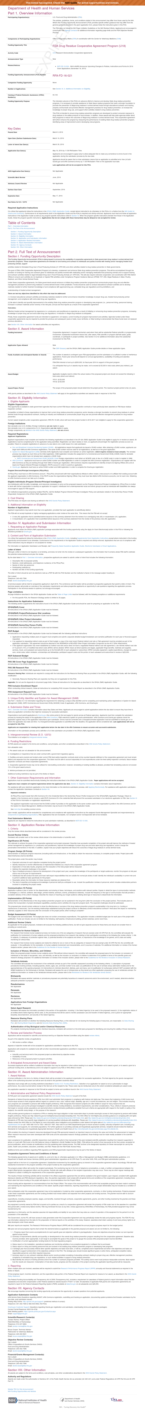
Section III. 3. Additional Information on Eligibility (73, 89)
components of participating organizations (23, 814)
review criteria (94, 1035)
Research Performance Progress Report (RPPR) (78, 1268)
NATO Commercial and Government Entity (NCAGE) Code (37, 458)
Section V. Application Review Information (25, 240)
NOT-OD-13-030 (81, 820)
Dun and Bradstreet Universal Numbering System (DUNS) (33, 447)
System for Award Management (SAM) (26, 452)
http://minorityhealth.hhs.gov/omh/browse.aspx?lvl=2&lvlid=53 (96, 1129)
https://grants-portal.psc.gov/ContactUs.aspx (40, 1311)
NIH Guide (71, 2)
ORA (74, 38)
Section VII (45, 789)
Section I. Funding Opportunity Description (26, 231)
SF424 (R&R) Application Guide (58, 211)
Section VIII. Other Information (21, 247)
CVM (118, 38)
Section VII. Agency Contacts (21, 245)
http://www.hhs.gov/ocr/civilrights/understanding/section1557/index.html (58, 1118)
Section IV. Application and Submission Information (29, 238)
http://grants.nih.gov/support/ (33, 1301)
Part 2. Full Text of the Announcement (21, 228)
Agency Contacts (71, 30)
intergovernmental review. (38, 737)
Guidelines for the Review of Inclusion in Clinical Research (109, 957)
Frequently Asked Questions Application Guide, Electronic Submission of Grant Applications (83, 546)
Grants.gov (16, 467)
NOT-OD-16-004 (63, 66)
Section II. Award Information (21, 234)
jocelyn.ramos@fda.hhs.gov (23, 1326)
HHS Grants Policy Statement (90, 1089)
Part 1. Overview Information (18, 226)
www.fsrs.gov (71, 1284)
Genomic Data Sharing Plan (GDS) (54, 1023)
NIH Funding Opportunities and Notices (22, 1391)
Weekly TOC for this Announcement (20, 1389)
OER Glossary (61, 348)
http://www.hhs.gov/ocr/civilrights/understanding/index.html (109, 1118)
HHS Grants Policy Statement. (59, 500)
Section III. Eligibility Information (22, 236)
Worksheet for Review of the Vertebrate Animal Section (91, 972)
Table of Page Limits (65, 594)
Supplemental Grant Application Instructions (93, 538)
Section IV (75, 215)
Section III (133, 798)
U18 (54, 53)
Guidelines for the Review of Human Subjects (53, 947)
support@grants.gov (20, 1313)
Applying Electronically (96, 787)
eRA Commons (17, 460)
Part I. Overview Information (18, 709)
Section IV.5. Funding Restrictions (66, 1084)
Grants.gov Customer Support (18, 1307)
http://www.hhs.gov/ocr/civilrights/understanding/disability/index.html (112, 1120)
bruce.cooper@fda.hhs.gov (22, 1336)
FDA (80, 17)
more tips (17, 809)
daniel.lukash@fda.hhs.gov (22, 580)
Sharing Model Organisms (26, 1023)
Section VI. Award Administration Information (26, 242)
